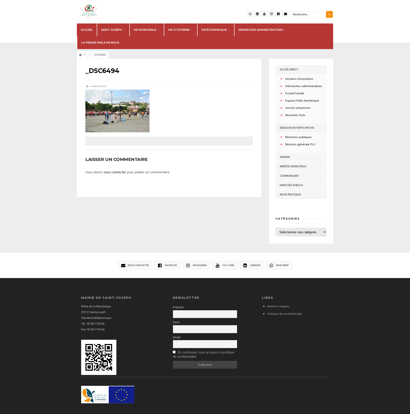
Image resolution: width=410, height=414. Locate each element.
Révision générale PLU (300, 144)
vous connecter (115, 172)
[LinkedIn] (257, 14)
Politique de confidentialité (284, 314)
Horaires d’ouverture (299, 79)
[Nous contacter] (285, 14)
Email (176, 337)
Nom (176, 322)
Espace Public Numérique (302, 100)
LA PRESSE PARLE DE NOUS (100, 42)
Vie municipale (145, 29)
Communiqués (289, 176)
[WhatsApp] (250, 14)
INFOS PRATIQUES (290, 194)
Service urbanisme (297, 108)
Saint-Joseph (111, 29)
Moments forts (295, 115)
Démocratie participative (297, 128)
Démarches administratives (303, 86)
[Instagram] (271, 14)
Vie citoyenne (179, 29)
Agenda (285, 157)
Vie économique (214, 29)
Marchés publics (291, 185)
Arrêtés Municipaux (293, 166)
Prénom (178, 307)
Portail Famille (294, 93)
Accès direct (289, 69)
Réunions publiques (298, 137)
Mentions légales (278, 306)
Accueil (87, 29)
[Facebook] (278, 14)
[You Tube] (264, 14)
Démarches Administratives (260, 29)
